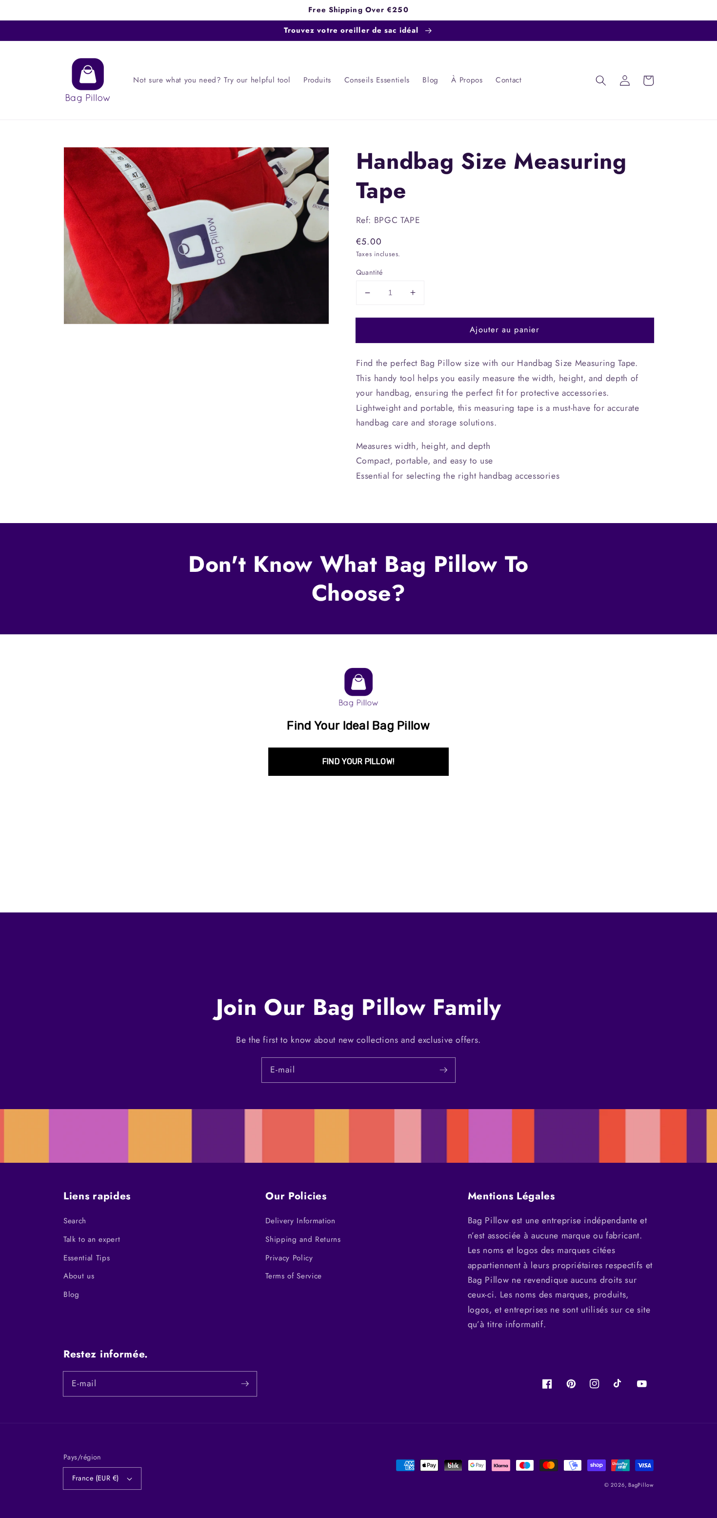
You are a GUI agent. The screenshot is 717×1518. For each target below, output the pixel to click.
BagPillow (641, 1485)
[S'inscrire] (443, 1069)
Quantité (369, 272)
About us (78, 1276)
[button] (601, 80)
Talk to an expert (91, 1239)
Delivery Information (300, 1220)
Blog (71, 1294)
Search (74, 1220)
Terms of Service (293, 1276)
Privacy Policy (289, 1258)
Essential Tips (86, 1258)
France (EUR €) (95, 1478)
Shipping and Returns (302, 1239)
